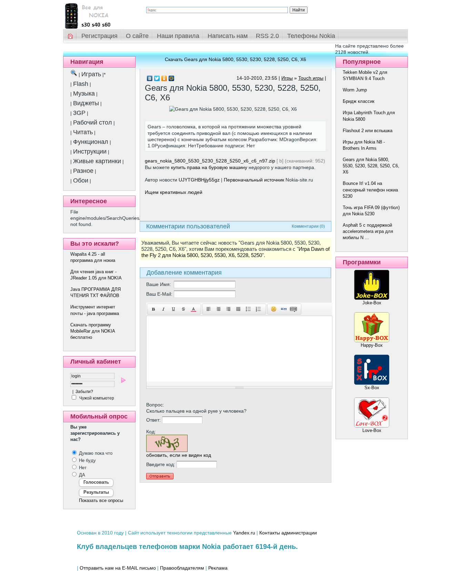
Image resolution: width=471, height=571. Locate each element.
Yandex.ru (244, 532)
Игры (287, 78)
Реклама (218, 568)
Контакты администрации (288, 532)
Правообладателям (182, 568)
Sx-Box (371, 387)
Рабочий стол (92, 122)
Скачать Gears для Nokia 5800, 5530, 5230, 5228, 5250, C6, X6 (235, 59)
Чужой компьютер (96, 398)
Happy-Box (372, 345)
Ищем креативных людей (173, 192)
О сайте (137, 35)
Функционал (90, 141)
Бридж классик (358, 101)
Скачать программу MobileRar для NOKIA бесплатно (92, 331)
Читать (83, 132)
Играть (91, 74)
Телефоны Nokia (311, 35)
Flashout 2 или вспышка (367, 130)
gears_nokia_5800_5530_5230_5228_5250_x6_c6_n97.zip (210, 161)
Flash (80, 83)
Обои (80, 180)
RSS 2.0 (267, 35)
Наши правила (178, 35)
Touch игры (310, 78)
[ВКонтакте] (149, 78)
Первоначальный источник (254, 180)
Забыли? (84, 391)
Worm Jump (355, 89)
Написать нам (228, 35)
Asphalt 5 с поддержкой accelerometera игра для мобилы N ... (368, 231)
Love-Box (371, 430)
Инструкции (90, 151)
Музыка (84, 93)
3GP (79, 112)
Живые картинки (97, 161)
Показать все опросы (101, 500)
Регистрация (99, 35)
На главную (70, 36)
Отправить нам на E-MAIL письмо (118, 568)
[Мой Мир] (171, 78)
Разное (83, 170)
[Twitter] (157, 78)
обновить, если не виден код (178, 455)
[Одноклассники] (164, 78)
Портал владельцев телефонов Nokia (99, 14)
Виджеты (86, 103)
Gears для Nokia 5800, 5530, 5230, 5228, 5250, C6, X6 (371, 166)
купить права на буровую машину (209, 167)
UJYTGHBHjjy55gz (199, 180)
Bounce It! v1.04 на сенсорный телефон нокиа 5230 (370, 189)
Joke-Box (371, 302)
